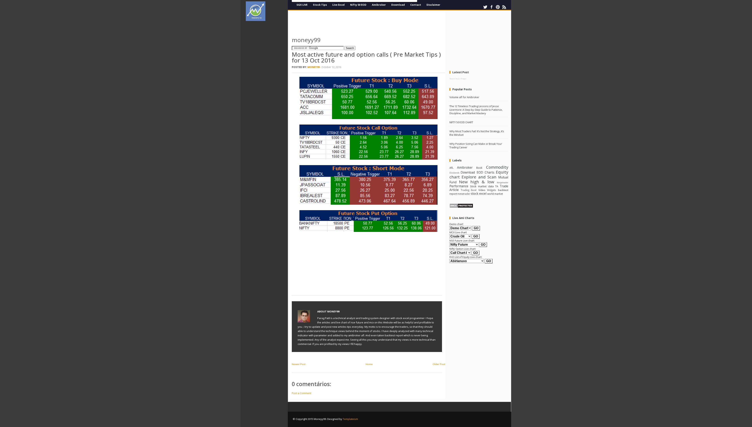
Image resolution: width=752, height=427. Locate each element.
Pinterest (498, 7)
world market (495, 193)
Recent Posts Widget (457, 78)
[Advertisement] (268, 83)
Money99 (313, 67)
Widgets (491, 190)
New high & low (476, 182)
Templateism (350, 419)
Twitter (485, 7)
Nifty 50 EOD (358, 4)
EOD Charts (485, 172)
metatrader (463, 193)
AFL (451, 167)
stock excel (478, 193)
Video (481, 190)
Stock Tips (320, 4)
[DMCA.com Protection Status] (461, 207)
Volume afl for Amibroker (464, 97)
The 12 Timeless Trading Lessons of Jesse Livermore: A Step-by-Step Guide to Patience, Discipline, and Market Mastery (476, 109)
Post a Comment (301, 393)
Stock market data (482, 186)
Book (479, 167)
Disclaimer (433, 4)
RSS (504, 7)
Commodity (497, 167)
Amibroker (379, 4)
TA (496, 186)
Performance (458, 186)
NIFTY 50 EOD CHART (461, 122)
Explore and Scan (479, 177)
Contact (415, 4)
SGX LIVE (301, 4)
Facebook (491, 7)
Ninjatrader (502, 182)
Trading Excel (469, 190)
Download (398, 4)
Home (369, 364)
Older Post (439, 364)
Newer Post (299, 364)
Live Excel (338, 4)
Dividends (454, 172)
